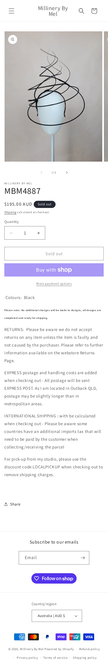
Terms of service (55, 658)
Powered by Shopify (59, 649)
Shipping (10, 212)
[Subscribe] (82, 558)
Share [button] (15, 504)
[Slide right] (66, 172)
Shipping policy (85, 658)
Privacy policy (27, 658)
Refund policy (89, 649)
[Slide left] (41, 172)
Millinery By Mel (31, 649)
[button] (11, 11)
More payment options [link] (54, 283)
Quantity (11, 221)
